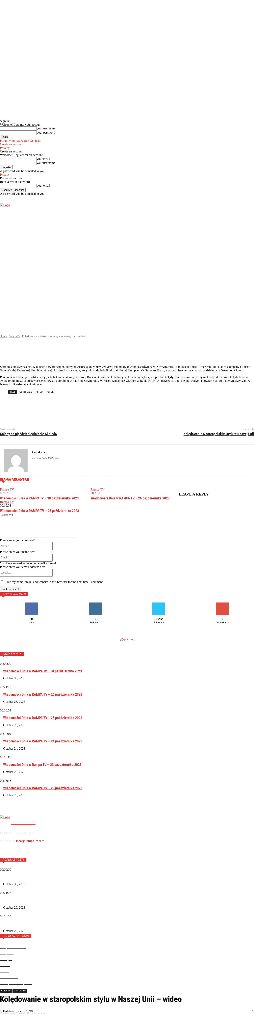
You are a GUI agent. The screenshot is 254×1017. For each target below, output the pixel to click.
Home (3, 336)
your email (43, 158)
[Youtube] (251, 259)
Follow (95, 603)
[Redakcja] (16, 460)
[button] (251, 199)
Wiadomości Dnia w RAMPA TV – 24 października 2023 (42, 741)
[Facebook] (233, 259)
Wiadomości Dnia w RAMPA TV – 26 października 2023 (129, 498)
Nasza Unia (25, 391)
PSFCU (39, 391)
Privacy (5, 147)
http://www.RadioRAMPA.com (45, 458)
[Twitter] (245, 259)
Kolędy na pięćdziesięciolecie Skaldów (28, 434)
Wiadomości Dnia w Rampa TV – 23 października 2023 (42, 765)
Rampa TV (14, 336)
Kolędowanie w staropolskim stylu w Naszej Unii (219, 434)
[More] (95, 352)
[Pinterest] (35, 410)
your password (46, 132)
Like (32, 603)
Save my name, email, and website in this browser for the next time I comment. (54, 582)
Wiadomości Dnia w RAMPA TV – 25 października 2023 (39, 511)
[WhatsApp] (49, 410)
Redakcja (8, 1010)
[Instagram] (239, 259)
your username (46, 128)
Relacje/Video (20, 990)
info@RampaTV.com (30, 841)
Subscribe (222, 603)
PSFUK (50, 391)
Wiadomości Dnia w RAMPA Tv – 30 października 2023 (39, 498)
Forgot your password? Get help (20, 140)
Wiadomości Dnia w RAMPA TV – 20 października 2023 (42, 788)
